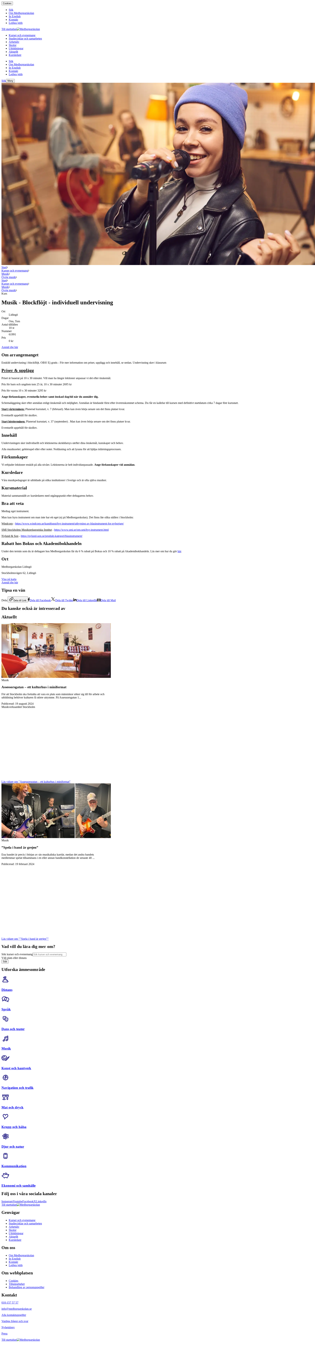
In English (15, 1258)
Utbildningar (16, 1233)
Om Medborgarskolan (21, 1255)
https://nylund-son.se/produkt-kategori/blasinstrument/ (51, 536)
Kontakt (13, 1261)
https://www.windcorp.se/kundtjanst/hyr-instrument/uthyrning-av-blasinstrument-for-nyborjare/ (69, 523)
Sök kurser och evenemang (17, 954)
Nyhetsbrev (8, 1327)
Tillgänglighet (17, 1284)
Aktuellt (13, 1236)
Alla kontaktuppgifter (13, 1315)
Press (4, 1333)
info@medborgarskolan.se (16, 1308)
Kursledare (15, 1239)
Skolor (12, 1230)
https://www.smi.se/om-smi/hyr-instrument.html (81, 529)
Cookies (7, 3)
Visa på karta (8, 579)
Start (4, 267)
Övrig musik (8, 277)
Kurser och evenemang (14, 270)
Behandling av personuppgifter (26, 1287)
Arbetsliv (14, 1226)
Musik (5, 273)
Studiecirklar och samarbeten (25, 1223)
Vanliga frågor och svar (14, 1321)
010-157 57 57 (9, 1302)
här (179, 551)
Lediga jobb (16, 1265)
